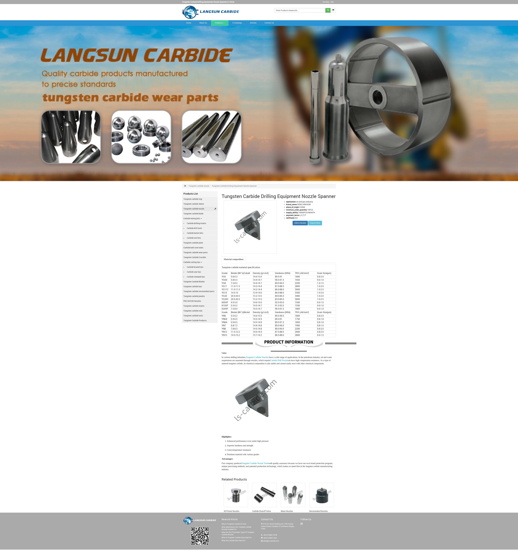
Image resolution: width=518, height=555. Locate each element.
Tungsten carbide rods (192, 311)
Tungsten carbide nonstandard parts (198, 291)
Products (219, 23)
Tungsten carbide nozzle (199, 186)
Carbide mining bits (191, 219)
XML (332, 2)
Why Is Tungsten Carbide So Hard (234, 524)
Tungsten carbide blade (193, 214)
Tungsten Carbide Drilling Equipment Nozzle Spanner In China (208, 2)
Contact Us (269, 23)
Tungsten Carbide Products (195, 321)
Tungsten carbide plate (193, 243)
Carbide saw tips (194, 272)
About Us (203, 23)
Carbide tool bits (194, 238)
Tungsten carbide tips (192, 287)
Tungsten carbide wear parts (195, 253)
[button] (333, 10)
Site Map (326, 2)
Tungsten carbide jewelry (194, 296)
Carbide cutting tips (192, 262)
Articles (253, 23)
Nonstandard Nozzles (318, 511)
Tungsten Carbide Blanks (194, 282)
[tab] (234, 259)
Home (188, 23)
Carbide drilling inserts (196, 223)
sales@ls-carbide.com (271, 541)
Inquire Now (315, 223)
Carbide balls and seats (193, 248)
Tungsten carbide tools (193, 316)
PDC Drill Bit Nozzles (192, 301)
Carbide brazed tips (195, 267)
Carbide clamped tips (196, 277)
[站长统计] (302, 524)
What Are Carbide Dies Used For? (234, 541)
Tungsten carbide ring (192, 199)
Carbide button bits (195, 233)
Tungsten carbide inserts (193, 306)
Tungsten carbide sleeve (193, 204)
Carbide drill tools (194, 228)
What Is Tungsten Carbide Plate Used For (237, 538)
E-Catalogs (237, 23)
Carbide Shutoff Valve (261, 511)
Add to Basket (300, 223)
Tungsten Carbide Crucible (194, 257)
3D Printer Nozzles (231, 511)
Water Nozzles (287, 511)
